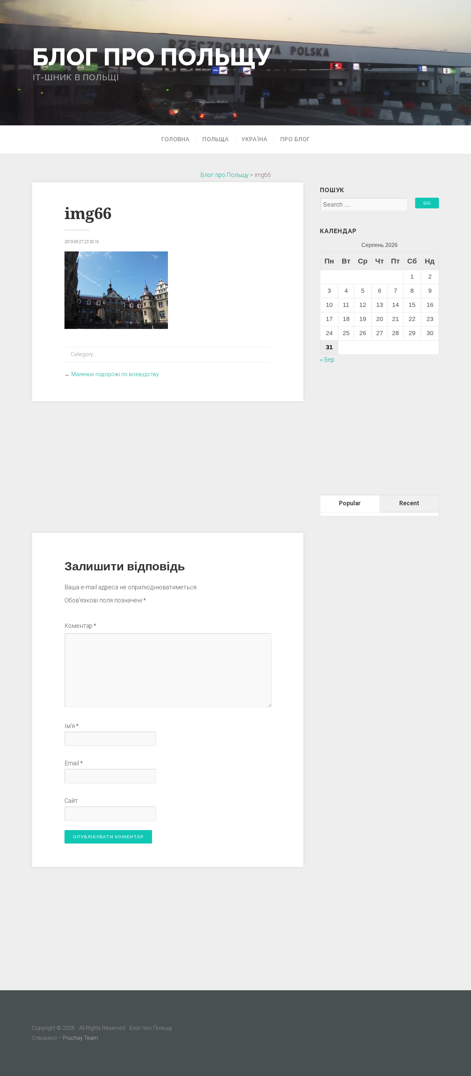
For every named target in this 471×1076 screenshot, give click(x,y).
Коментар (80, 625)
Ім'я (71, 726)
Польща (215, 139)
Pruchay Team (80, 1038)
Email (73, 763)
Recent (409, 503)
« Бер (327, 359)
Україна (255, 139)
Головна (175, 139)
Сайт (71, 800)
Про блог (295, 139)
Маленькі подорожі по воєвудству (115, 374)
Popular (350, 503)
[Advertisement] (167, 466)
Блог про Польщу (151, 57)
